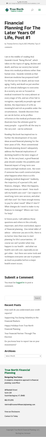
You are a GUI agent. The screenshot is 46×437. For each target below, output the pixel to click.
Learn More (16, 383)
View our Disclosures (12, 412)
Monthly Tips (33, 44)
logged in (20, 282)
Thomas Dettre (12, 44)
